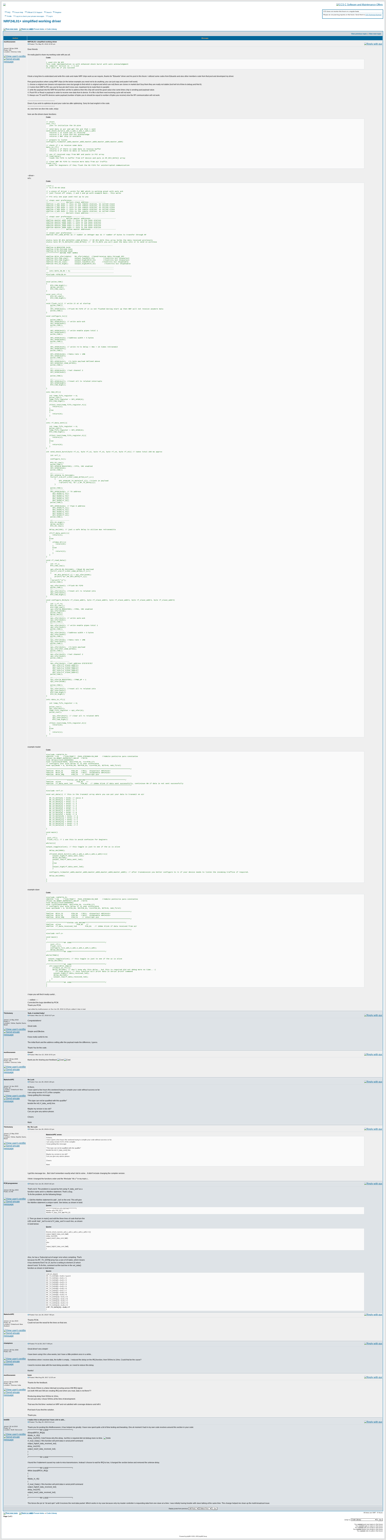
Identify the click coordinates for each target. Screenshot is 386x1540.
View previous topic (359, 34)
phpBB (188, 1536)
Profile (9, 16)
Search (49, 12)
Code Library (52, 29)
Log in (50, 16)
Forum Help (18, 12)
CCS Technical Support (373, 15)
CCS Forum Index (37, 29)
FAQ (8, 12)
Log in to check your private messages (30, 16)
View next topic (375, 34)
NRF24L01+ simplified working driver (32, 21)
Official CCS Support (34, 12)
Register (58, 12)
